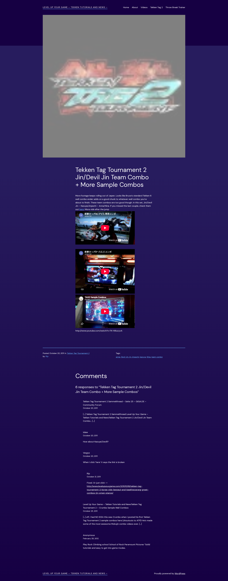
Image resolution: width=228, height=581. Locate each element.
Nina (149, 357)
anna (118, 357)
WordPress (180, 573)
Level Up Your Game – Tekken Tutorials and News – (75, 7)
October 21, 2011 (94, 476)
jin (130, 357)
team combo (157, 357)
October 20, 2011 (90, 408)
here (81, 209)
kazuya (143, 357)
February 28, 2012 (91, 538)
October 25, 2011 (90, 511)
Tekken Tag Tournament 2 (78, 353)
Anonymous (89, 535)
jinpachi (135, 357)
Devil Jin (124, 357)
